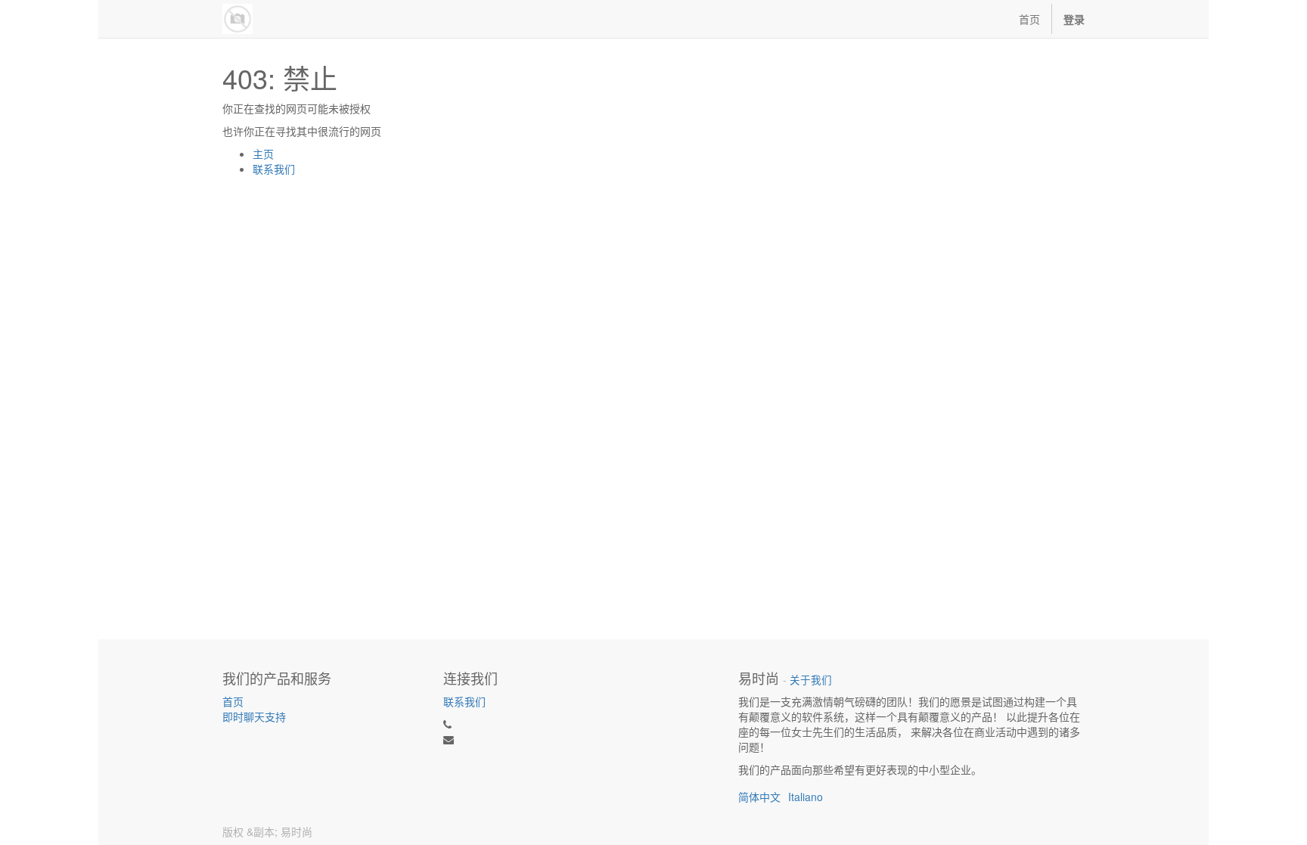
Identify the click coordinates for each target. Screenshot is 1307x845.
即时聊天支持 (254, 716)
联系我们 (274, 168)
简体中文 (759, 796)
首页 (233, 701)
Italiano (805, 796)
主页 (263, 153)
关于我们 (811, 680)
